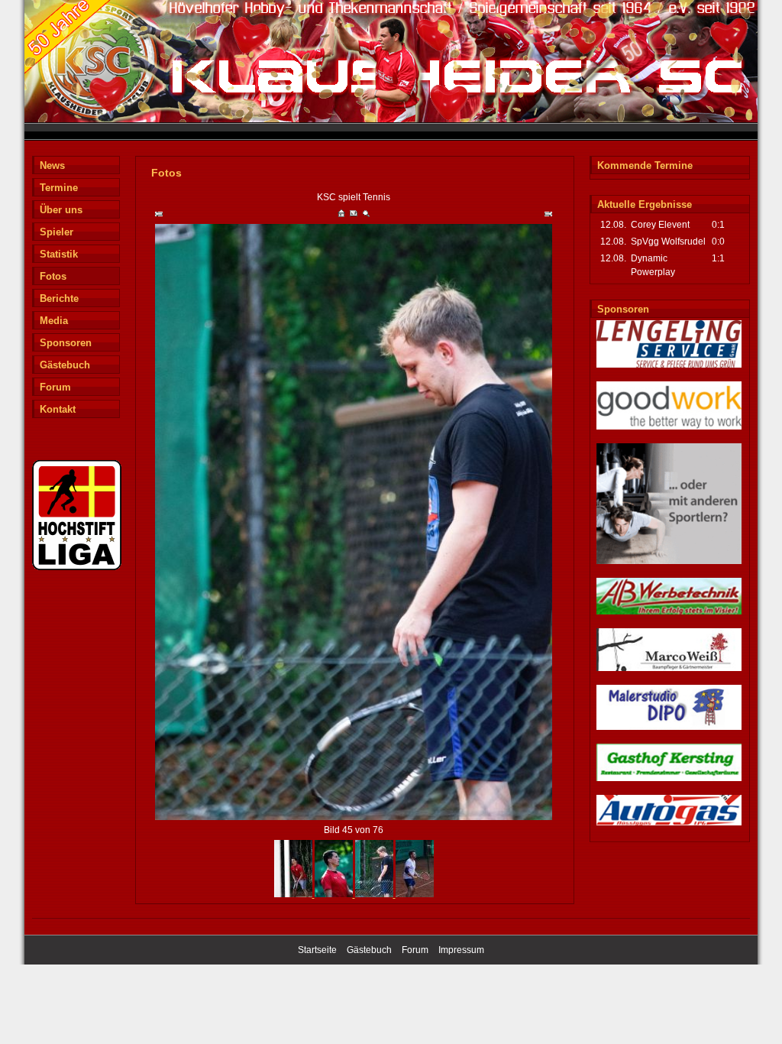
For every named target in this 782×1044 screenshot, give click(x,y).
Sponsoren (66, 343)
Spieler (56, 232)
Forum (55, 387)
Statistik (59, 254)
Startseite (317, 950)
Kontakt (58, 409)
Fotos (53, 276)
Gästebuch (65, 365)
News (52, 165)
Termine (59, 187)
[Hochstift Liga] (76, 568)
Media (54, 320)
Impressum (461, 950)
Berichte (59, 298)
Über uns (61, 210)
